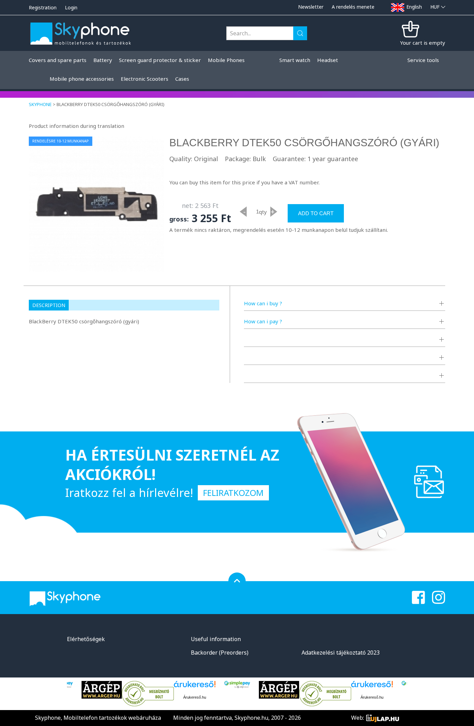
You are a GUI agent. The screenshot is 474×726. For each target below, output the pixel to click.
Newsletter (310, 6)
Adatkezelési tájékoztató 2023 (341, 652)
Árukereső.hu (194, 697)
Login (71, 7)
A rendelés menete (353, 6)
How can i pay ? (263, 321)
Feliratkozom (233, 492)
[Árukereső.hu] (148, 694)
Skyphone (40, 104)
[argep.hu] (102, 690)
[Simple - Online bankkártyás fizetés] (237, 684)
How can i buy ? (263, 303)
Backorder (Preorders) (219, 652)
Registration (43, 7)
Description (48, 305)
